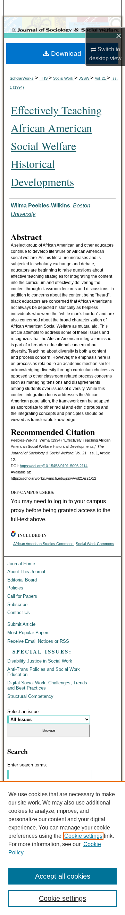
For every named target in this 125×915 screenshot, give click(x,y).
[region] (62, 848)
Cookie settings (83, 836)
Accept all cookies (62, 876)
